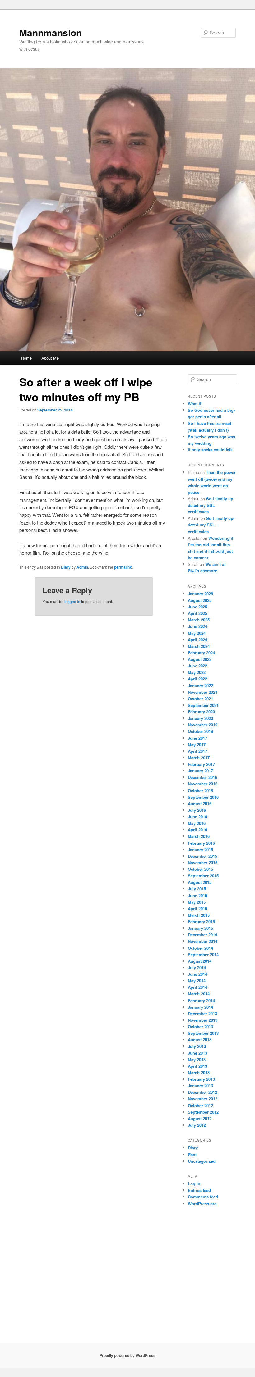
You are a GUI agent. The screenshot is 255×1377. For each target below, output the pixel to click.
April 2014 (197, 987)
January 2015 (200, 928)
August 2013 (199, 1040)
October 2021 (200, 699)
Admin (82, 567)
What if (194, 404)
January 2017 (200, 771)
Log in (194, 1184)
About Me (50, 358)
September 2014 (203, 954)
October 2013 (200, 1026)
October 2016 (200, 790)
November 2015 (202, 863)
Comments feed (203, 1197)
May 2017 (197, 745)
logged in (72, 601)
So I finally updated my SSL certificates (211, 505)
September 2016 (203, 797)
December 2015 (202, 856)
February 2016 (201, 843)
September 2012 (203, 1112)
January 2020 (200, 718)
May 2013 (197, 1059)
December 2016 (202, 777)
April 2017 (197, 751)
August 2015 (199, 882)
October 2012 (200, 1105)
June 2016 (197, 817)
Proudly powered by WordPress (127, 1355)
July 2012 (197, 1125)
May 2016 (197, 823)
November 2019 (202, 725)
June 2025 (197, 607)
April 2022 (197, 679)
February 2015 (201, 922)
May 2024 (197, 633)
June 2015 (197, 895)
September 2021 (203, 705)
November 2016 (202, 784)
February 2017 (201, 764)
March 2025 (199, 620)
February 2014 (201, 1000)
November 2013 (202, 1020)
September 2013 (203, 1033)
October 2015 (200, 869)
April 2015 (197, 908)
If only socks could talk (210, 449)
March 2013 (199, 1072)
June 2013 (197, 1053)
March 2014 (199, 994)
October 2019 (200, 731)
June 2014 (197, 974)
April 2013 (197, 1066)
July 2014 (197, 967)
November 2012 (202, 1099)
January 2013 (200, 1085)
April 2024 (197, 640)
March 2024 (199, 646)
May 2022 (197, 672)
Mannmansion (50, 32)
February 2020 (201, 712)
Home (26, 358)
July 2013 (197, 1046)
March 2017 (199, 758)
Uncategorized (202, 1161)
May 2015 (197, 902)
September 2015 (203, 876)
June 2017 (197, 738)
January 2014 (200, 1007)
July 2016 (197, 810)
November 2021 (202, 692)
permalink (123, 567)
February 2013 (201, 1079)
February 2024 (201, 653)
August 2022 (199, 659)
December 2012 (202, 1092)
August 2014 (199, 961)
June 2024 (197, 626)
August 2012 (199, 1118)
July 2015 (197, 889)
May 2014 (197, 981)
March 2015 (199, 915)
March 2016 (199, 836)
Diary (66, 567)
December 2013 (202, 1013)
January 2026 (200, 594)
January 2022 (200, 685)
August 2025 (199, 600)
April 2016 (197, 830)
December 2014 (202, 935)
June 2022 (197, 666)
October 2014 (200, 948)
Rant (192, 1154)
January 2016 (200, 849)
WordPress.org (202, 1204)
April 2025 (197, 613)
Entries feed (199, 1190)
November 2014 (202, 941)
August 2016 (199, 804)
